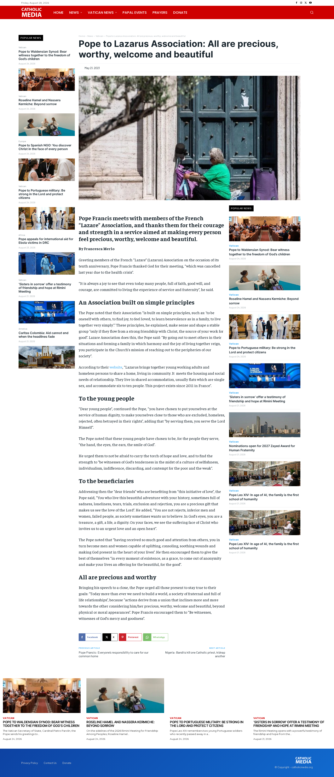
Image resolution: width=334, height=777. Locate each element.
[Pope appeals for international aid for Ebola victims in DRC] (47, 263)
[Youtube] (310, 3)
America (23, 328)
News (90, 36)
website (116, 366)
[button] (312, 12)
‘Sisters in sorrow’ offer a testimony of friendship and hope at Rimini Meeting (45, 287)
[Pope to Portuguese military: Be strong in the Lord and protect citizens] (47, 218)
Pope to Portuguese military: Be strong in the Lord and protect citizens (42, 194)
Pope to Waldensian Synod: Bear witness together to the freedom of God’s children (44, 55)
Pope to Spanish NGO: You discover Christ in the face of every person (45, 147)
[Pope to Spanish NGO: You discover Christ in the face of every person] (47, 170)
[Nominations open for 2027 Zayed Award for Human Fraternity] (264, 424)
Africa (22, 235)
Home (82, 36)
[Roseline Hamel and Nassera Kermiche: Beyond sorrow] (47, 124)
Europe (22, 141)
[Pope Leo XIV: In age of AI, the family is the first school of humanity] (264, 473)
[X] (305, 3)
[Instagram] (301, 3)
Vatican (22, 47)
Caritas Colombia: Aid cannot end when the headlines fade (43, 334)
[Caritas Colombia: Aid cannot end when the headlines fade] (47, 357)
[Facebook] (296, 3)
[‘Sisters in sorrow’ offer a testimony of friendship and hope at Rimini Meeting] (47, 312)
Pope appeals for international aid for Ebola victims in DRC (46, 241)
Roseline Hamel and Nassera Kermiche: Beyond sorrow (39, 102)
